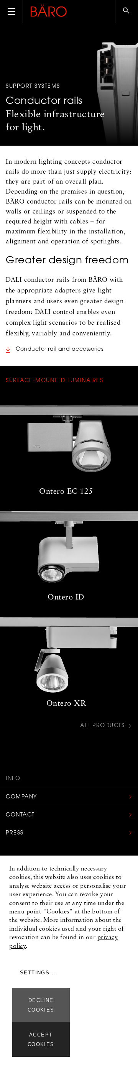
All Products (102, 726)
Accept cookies (41, 1039)
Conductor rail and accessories (59, 349)
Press (15, 833)
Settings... (38, 973)
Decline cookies (41, 1005)
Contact (20, 815)
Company (21, 797)
